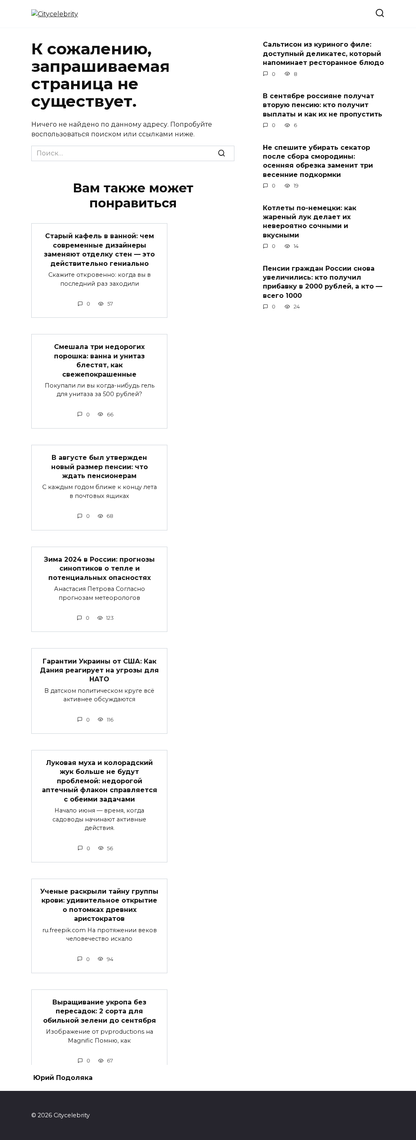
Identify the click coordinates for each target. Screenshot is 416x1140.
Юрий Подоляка (63, 1078)
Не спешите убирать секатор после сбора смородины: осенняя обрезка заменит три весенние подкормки (318, 160)
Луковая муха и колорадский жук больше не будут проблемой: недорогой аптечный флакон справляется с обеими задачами (99, 781)
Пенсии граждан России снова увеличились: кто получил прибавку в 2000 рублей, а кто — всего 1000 (322, 281)
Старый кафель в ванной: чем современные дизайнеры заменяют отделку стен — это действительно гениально (99, 249)
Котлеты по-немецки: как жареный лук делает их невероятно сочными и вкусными (309, 221)
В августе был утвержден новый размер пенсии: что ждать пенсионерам (99, 467)
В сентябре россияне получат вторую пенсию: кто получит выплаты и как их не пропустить (322, 105)
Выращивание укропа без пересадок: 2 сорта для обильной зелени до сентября (99, 1011)
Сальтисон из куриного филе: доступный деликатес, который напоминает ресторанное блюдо (323, 54)
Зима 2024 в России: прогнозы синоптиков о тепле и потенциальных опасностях (99, 569)
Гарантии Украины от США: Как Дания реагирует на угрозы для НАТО (99, 670)
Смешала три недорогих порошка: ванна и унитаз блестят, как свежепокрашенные (99, 360)
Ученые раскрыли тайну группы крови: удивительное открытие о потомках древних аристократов (99, 905)
